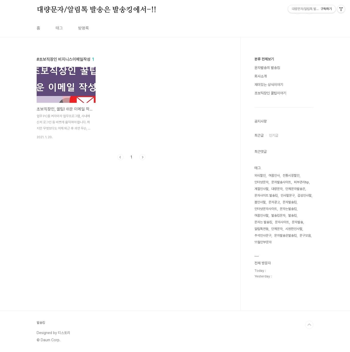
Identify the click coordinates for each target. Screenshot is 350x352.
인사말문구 (288, 195)
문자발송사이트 (281, 182)
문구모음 (305, 235)
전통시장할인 (291, 175)
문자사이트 (282, 222)
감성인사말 (304, 195)
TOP (309, 325)
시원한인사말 (293, 229)
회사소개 (260, 76)
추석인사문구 (262, 235)
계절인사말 (261, 189)
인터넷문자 (261, 182)
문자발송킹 (290, 202)
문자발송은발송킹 (285, 235)
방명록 (83, 28)
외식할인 (260, 175)
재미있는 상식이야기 (268, 85)
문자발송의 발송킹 (267, 68)
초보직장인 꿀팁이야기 (270, 93)
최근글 (259, 135)
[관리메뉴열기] (341, 9)
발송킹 (292, 215)
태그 (59, 28)
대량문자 (277, 189)
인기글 (273, 135)
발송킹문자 (278, 215)
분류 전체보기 (264, 59)
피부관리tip (301, 182)
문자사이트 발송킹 (266, 195)
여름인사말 (261, 215)
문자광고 (274, 202)
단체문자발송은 (295, 189)
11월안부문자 (263, 242)
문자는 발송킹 (263, 222)
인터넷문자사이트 (265, 209)
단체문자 (277, 229)
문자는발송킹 (288, 209)
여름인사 (274, 175)
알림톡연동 (261, 229)
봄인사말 (260, 202)
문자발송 (297, 222)
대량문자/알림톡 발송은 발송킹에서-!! (96, 10)
